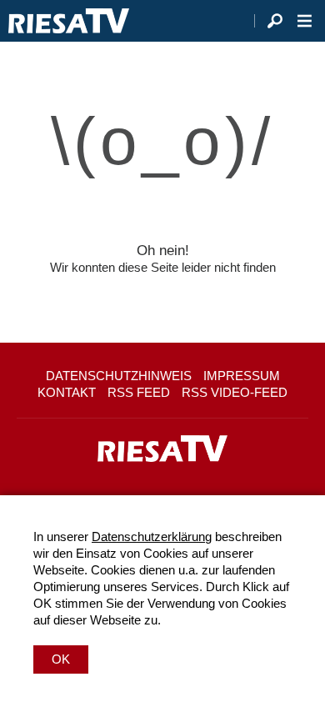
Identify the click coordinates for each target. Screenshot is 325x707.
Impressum (241, 376)
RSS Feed (139, 392)
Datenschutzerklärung (152, 536)
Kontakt (67, 392)
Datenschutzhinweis (119, 376)
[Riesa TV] (68, 20)
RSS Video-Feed (235, 392)
